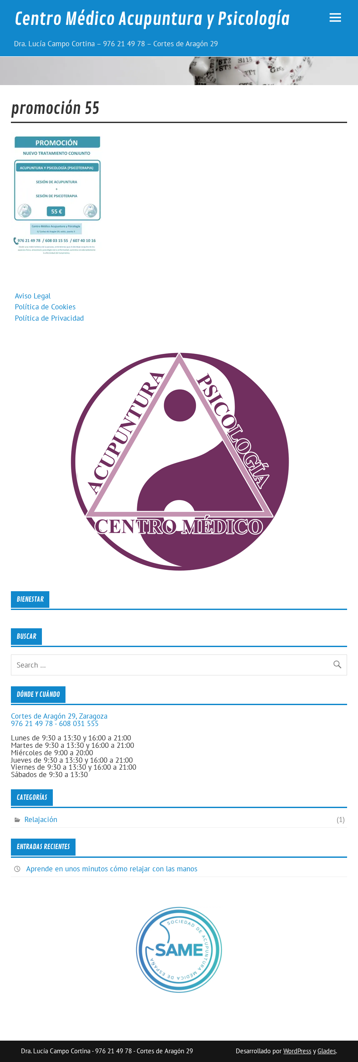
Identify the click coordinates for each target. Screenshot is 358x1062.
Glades (326, 1051)
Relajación (40, 819)
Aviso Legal (33, 296)
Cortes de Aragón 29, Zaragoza (59, 716)
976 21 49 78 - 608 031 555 (55, 723)
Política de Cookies (45, 307)
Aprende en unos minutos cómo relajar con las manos (111, 869)
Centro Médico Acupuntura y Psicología (152, 19)
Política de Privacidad (49, 318)
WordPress (297, 1051)
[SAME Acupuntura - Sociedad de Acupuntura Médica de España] (179, 991)
